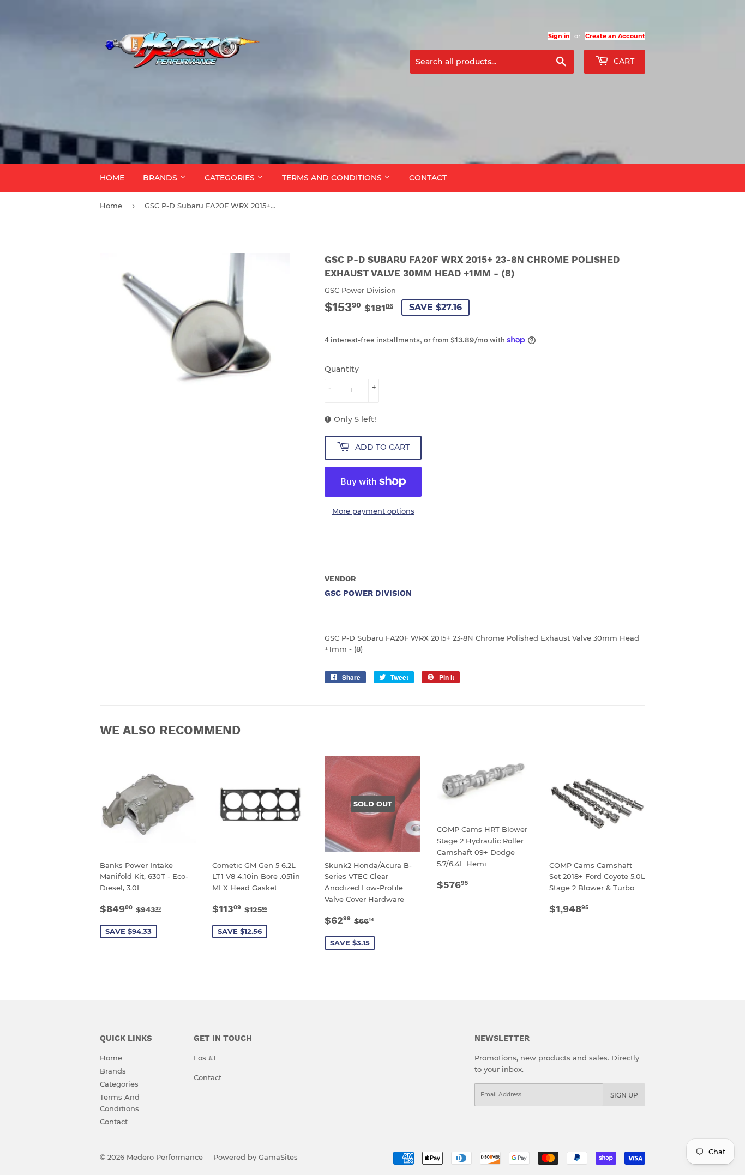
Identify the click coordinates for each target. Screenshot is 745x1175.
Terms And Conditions (333, 178)
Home (112, 178)
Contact (428, 178)
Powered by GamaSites (255, 1157)
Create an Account (615, 36)
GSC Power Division (368, 593)
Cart (622, 61)
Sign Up (624, 1095)
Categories (231, 178)
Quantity (342, 369)
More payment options (373, 511)
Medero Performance (165, 1157)
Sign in (559, 36)
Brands (161, 178)
